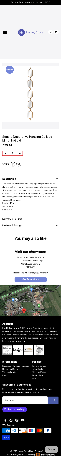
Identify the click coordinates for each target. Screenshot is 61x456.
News (4, 375)
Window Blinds (9, 372)
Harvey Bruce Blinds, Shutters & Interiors (34, 451)
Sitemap (35, 378)
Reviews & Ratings (12, 225)
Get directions (30, 279)
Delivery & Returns (12, 218)
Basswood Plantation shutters (15, 366)
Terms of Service (39, 366)
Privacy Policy (38, 375)
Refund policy (38, 369)
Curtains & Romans (11, 369)
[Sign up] (53, 400)
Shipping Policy (39, 372)
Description (9, 178)
